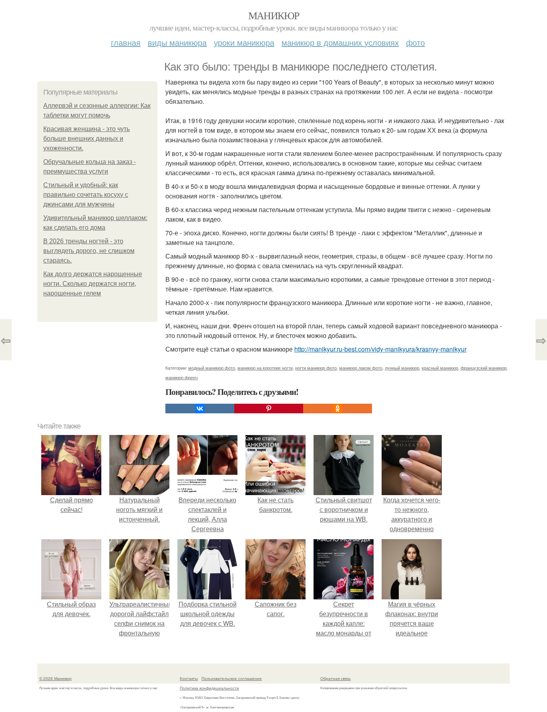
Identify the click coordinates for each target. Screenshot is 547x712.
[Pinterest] (268, 408)
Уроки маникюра (244, 42)
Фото (415, 42)
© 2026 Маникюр (55, 678)
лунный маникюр (402, 367)
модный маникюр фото (211, 367)
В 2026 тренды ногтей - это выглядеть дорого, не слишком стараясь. (89, 251)
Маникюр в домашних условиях (340, 42)
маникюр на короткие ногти (265, 367)
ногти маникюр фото (316, 367)
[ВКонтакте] (199, 408)
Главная (126, 42)
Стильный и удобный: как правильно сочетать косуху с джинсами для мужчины (85, 195)
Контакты (189, 678)
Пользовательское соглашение (231, 678)
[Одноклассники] (337, 408)
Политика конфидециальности (209, 688)
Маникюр (273, 15)
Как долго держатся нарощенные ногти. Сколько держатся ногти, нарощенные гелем (92, 284)
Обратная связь (335, 678)
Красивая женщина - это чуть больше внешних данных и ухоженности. (86, 138)
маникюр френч (181, 377)
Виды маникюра (177, 42)
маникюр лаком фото (360, 367)
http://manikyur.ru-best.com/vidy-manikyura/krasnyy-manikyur (380, 349)
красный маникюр (440, 367)
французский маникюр (484, 367)
